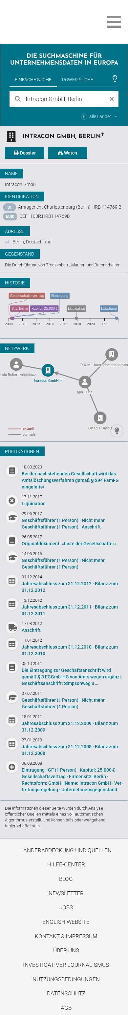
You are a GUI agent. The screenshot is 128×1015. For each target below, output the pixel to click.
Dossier (27, 152)
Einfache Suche (33, 79)
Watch (70, 152)
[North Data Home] (42, 22)
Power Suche (77, 79)
